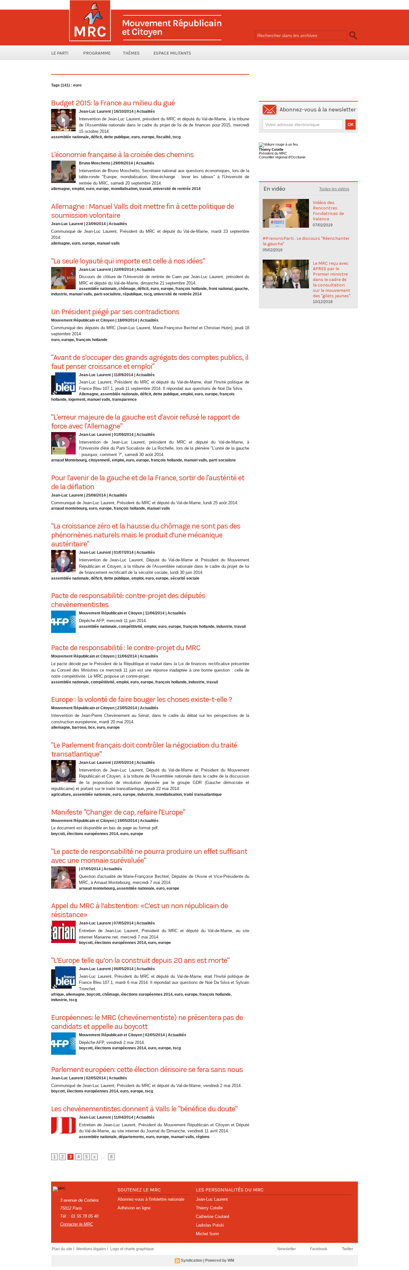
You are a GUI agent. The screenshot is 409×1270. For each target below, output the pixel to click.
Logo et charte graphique (132, 1249)
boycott (58, 834)
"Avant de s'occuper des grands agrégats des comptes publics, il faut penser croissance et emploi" (149, 362)
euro (135, 137)
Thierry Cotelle (209, 1207)
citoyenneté (99, 460)
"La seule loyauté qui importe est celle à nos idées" (128, 260)
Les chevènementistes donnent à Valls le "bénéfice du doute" (144, 1108)
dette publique (116, 137)
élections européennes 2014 (92, 834)
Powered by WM (219, 1260)
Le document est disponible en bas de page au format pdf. (105, 827)
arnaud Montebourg (69, 460)
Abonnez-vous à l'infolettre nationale (151, 1199)
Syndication (191, 1260)
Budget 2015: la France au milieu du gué (113, 102)
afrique (57, 994)
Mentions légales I (92, 1249)
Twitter (347, 1249)
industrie (59, 294)
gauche (241, 288)
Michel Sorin (207, 1233)
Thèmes (131, 53)
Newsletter (287, 1249)
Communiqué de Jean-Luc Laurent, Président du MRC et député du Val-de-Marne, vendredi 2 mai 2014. (146, 1085)
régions (203, 1137)
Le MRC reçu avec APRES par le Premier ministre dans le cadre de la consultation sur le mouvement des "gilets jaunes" (331, 280)
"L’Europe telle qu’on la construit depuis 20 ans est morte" (140, 960)
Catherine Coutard (212, 1216)
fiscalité (163, 137)
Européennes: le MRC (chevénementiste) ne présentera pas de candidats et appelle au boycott (147, 1022)
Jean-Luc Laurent (95, 111)
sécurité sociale (184, 578)
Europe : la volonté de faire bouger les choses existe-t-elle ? (141, 699)
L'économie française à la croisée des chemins (122, 154)
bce (91, 727)
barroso (79, 727)
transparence (124, 399)
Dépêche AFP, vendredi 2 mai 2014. (112, 1042)
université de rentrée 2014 (177, 188)
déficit (96, 137)
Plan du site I (63, 1249)
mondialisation (124, 188)
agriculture (61, 794)
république (132, 294)
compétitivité (130, 626)
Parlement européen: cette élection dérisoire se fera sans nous (147, 1069)
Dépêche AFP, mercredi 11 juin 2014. (113, 620)
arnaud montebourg (69, 508)
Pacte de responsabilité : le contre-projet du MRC (125, 647)
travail (145, 188)
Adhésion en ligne (134, 1207)
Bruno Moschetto (94, 163)
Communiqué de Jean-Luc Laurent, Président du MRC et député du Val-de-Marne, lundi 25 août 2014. (144, 502)
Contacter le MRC (76, 1224)
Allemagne (88, 394)
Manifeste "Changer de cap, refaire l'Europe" (118, 812)
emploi (78, 188)
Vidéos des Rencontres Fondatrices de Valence (328, 211)
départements (131, 1137)
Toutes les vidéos (334, 189)
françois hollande (191, 288)
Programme (97, 53)
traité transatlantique (203, 794)
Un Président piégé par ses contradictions (115, 311)
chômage (127, 288)
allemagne (60, 188)
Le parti (59, 53)
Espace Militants (172, 53)
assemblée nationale (70, 137)
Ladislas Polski (210, 1225)
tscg (177, 137)
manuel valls (108, 243)
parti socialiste (107, 294)
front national (221, 288)
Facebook (319, 1249)
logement (76, 399)
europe (148, 137)
